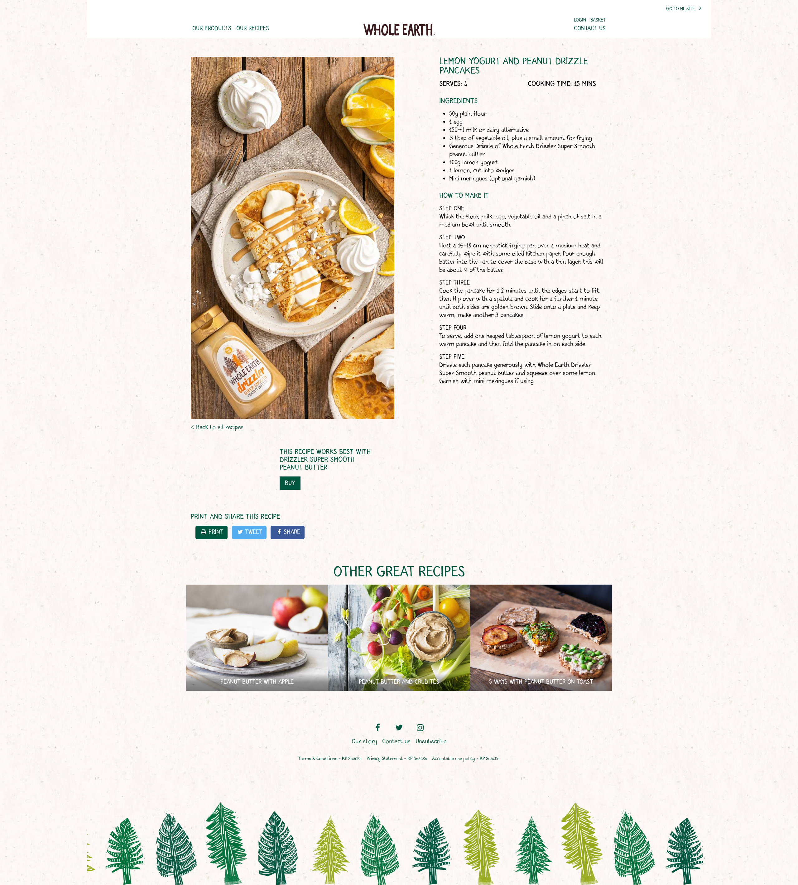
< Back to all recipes (217, 427)
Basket (598, 20)
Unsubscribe (431, 742)
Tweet (253, 532)
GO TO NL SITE (681, 9)
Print (216, 532)
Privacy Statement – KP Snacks (397, 759)
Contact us (590, 29)
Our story (364, 742)
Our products (211, 29)
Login (580, 20)
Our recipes (252, 29)
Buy (290, 483)
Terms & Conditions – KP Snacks (330, 759)
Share (292, 532)
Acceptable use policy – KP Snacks (465, 759)
